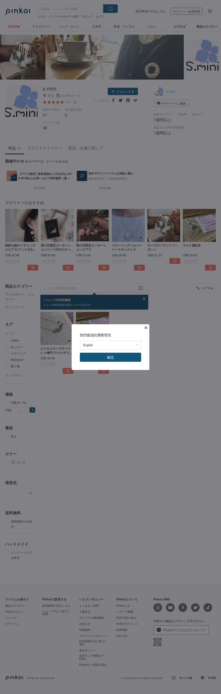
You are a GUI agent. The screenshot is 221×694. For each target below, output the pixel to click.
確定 (110, 357)
